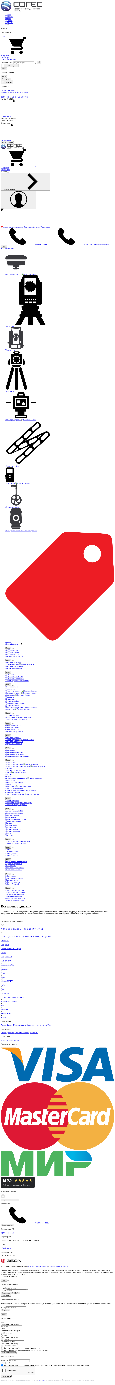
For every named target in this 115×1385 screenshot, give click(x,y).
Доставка (10, 1033)
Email (3, 1288)
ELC (2, 957)
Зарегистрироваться (9, 1352)
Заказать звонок (7, 142)
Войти (4, 76)
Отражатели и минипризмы (16, 862)
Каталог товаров (7, 249)
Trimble (14, 1001)
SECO (3, 997)
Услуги (50, 1025)
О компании (45, 227)
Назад (4, 68)
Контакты (36, 227)
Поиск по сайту (7, 63)
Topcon (8, 1001)
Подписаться (6, 1376)
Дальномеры (10, 675)
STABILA (20, 997)
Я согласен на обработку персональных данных (22, 1348)
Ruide (7, 993)
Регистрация (6, 79)
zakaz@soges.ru (6, 116)
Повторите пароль (8, 1341)
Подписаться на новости (10, 1200)
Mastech (4, 981)
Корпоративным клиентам (37, 1025)
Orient (3, 989)
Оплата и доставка (16, 227)
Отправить (5, 1310)
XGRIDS (4, 1009)
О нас (17, 1040)
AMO (7, 941)
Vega (2, 1005)
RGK (3, 993)
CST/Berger (16, 949)
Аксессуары (10, 762)
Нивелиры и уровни (13, 662)
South (13, 997)
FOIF (3, 961)
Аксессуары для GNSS (14, 811)
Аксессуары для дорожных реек (17, 841)
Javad (3, 973)
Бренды (12, 1040)
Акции (6, 227)
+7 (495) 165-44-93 (8, 92)
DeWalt (3, 953)
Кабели (8, 849)
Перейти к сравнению (9, 90)
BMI (2, 945)
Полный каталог (12, 644)
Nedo (3, 985)
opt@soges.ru (6, 140)
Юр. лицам (28, 227)
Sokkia (8, 997)
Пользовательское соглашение (58, 1266)
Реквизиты (34, 1033)
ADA (3, 941)
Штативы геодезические (14, 890)
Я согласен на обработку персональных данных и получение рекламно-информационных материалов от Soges (46, 1365)
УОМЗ (3, 1017)
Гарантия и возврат (21, 1033)
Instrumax (4, 969)
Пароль (4, 1290)
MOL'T (10, 981)
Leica (3, 977)
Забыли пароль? (7, 1293)
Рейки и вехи (10, 876)
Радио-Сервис (6, 1013)
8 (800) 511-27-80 (21, 92)
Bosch (7, 945)
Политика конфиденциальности (38, 1266)
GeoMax (11, 965)
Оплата (4, 1033)
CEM (3, 949)
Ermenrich (8, 957)
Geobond (4, 965)
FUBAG (8, 961)
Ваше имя (4, 1360)
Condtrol (8, 949)
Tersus (3, 1001)
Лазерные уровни (12, 715)
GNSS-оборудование (13, 650)
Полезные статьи (19, 1025)
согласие (42, 1380)
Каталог (10, 1025)
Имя (2, 1322)
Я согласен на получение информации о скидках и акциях (26, 1350)
